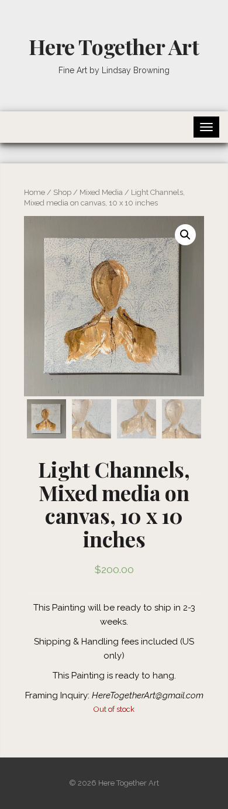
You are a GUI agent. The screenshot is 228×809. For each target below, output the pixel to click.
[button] (185, 234)
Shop (62, 192)
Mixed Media (101, 192)
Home (34, 192)
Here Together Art (114, 46)
